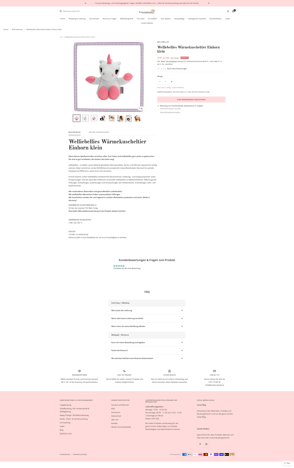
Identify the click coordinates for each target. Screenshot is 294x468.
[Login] (228, 11)
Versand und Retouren (120, 405)
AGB (113, 408)
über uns (114, 419)
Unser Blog (201, 417)
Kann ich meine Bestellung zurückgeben (128, 342)
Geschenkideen (215, 18)
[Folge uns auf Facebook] (200, 444)
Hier (157, 418)
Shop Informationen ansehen (170, 112)
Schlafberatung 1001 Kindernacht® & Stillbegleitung (74, 410)
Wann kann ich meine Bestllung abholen (128, 326)
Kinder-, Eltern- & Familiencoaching (74, 419)
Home (62, 18)
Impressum (115, 412)
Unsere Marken (147, 23)
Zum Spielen (166, 18)
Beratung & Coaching (77, 18)
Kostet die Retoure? (119, 350)
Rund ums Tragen (110, 18)
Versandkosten (171, 61)
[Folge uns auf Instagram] (206, 444)
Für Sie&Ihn (152, 18)
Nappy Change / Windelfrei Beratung (74, 415)
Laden (227, 18)
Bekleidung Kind (126, 18)
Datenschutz (116, 416)
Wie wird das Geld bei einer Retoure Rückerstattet (132, 358)
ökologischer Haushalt (197, 18)
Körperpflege (179, 18)
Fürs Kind (140, 18)
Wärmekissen (17, 29)
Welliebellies (163, 42)
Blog (61, 430)
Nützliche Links (66, 433)
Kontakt (114, 423)
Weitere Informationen (99, 132)
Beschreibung (75, 132)
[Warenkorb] (233, 11)
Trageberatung (65, 405)
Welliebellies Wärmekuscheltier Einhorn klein (44, 29)
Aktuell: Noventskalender (121, 427)
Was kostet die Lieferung (121, 310)
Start (61, 37)
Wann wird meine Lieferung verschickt (127, 318)
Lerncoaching (65, 422)
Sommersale (94, 18)
